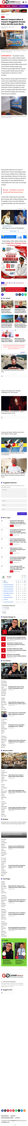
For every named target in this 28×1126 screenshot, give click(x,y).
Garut (22, 283)
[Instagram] (10, 1110)
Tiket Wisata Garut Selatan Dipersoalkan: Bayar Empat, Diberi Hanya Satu (16, 775)
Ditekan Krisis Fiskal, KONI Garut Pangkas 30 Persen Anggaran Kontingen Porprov (17, 741)
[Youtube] (13, 1110)
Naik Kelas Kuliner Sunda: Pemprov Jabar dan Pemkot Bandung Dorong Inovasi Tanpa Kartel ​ (7, 311)
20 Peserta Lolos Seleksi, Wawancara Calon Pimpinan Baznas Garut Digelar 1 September (17, 655)
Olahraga (11, 525)
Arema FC (6, 599)
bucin (12, 283)
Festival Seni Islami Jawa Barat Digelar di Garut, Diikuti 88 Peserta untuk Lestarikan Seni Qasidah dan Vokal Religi (16, 866)
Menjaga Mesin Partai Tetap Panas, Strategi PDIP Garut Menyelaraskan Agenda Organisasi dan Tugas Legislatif (17, 687)
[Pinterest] (8, 1110)
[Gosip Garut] (11, 2)
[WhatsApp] (25, 294)
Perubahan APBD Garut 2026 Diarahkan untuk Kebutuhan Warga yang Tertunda (16, 649)
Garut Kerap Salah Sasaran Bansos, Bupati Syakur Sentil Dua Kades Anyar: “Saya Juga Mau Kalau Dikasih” (18, 541)
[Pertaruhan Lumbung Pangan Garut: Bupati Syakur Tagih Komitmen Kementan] (5, 560)
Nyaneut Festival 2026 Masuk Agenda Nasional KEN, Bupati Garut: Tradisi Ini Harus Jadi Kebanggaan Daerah (16, 846)
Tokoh (5, 957)
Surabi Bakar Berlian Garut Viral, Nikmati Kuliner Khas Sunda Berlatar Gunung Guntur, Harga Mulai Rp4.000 (6, 325)
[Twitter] (19, 294)
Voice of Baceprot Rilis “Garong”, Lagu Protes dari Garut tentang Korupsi (17, 567)
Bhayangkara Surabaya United (9, 593)
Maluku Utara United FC (9, 591)
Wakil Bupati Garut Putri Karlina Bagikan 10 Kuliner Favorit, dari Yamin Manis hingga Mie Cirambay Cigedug (21, 311)
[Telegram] (22, 294)
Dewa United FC (7, 595)
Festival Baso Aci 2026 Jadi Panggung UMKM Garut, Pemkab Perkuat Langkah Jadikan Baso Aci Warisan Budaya (7, 340)
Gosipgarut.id (14, 1120)
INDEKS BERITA (5, 1116)
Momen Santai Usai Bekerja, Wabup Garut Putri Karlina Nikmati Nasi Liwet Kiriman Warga (21, 325)
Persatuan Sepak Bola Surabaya (9, 589)
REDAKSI (13, 1116)
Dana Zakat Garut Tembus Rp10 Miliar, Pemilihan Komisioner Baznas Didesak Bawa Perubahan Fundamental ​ (17, 713)
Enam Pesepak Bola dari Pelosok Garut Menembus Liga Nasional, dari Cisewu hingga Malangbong (17, 928)
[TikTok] (19, 1110)
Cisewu (17, 283)
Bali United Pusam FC (8, 597)
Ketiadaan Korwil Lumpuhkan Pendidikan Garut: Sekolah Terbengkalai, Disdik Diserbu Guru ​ (16, 725)
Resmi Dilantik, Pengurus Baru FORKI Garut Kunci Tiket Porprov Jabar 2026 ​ (17, 703)
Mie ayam (5, 284)
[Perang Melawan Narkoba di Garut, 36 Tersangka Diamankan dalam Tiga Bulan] (5, 532)
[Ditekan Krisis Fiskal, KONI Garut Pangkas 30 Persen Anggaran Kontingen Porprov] (4, 741)
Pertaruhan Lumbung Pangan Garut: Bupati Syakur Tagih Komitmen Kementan (18, 558)
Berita (11, 535)
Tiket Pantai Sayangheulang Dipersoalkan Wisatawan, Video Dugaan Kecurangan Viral (17, 791)
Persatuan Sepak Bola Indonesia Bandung (9, 584)
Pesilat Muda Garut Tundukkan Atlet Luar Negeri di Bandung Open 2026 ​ (16, 913)
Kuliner (3, 17)
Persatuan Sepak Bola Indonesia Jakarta (9, 586)
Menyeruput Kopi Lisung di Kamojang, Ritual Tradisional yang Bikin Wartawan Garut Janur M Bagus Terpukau (20, 340)
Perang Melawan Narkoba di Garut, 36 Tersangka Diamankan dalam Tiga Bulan (18, 531)
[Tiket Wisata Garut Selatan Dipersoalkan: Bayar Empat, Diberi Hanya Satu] (4, 776)
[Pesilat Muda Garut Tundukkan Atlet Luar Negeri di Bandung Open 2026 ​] (4, 914)
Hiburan (11, 571)
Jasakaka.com (5, 1122)
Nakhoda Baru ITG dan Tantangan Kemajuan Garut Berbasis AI (17, 549)
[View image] (14, 105)
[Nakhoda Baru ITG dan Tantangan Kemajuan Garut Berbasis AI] (5, 551)
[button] (26, 2)
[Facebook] (17, 294)
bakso (7, 283)
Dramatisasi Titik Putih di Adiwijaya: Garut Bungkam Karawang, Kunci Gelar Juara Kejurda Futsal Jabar (18, 523)
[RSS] (24, 1110)
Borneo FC (6, 582)
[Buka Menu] (23, 2)
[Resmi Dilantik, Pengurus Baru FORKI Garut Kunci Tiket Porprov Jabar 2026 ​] (4, 703)
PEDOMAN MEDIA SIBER (7, 1118)
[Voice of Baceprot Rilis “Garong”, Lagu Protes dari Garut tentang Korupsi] (5, 569)
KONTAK (17, 1118)
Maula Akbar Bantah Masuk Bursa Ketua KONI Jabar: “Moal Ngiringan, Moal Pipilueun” (8, 962)
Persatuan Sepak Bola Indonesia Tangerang (9, 602)
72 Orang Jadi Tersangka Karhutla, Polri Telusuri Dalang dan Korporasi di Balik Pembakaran (16, 638)
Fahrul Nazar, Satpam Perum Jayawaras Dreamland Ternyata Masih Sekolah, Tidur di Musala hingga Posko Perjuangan (16, 643)
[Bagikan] (25, 27)
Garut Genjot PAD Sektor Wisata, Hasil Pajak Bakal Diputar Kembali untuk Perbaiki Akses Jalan (17, 808)
